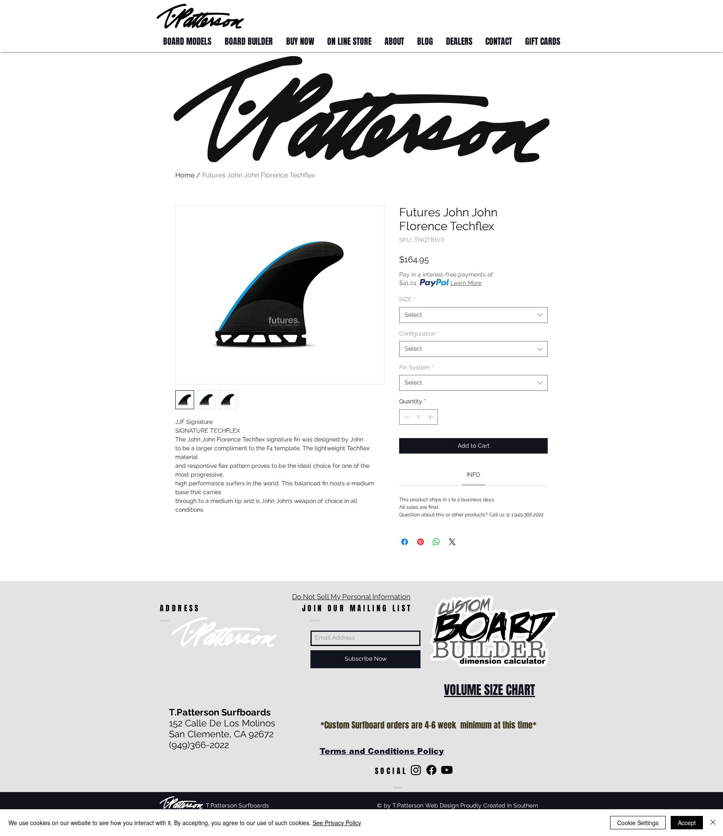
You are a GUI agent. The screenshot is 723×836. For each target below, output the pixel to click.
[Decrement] (405, 417)
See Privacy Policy (337, 822)
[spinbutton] (418, 417)
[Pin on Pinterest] (420, 542)
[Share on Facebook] (405, 542)
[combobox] (473, 315)
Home (185, 175)
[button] (551, 15)
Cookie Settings (638, 822)
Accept (687, 822)
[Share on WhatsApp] (436, 542)
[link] (473, 474)
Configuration (419, 333)
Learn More (466, 283)
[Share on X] (452, 542)
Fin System (416, 367)
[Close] (713, 822)
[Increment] (431, 417)
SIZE (407, 299)
